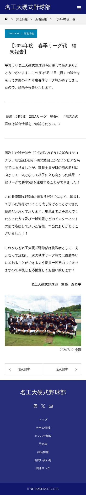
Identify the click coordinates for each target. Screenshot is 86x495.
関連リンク (43, 468)
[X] (43, 406)
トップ (43, 419)
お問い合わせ (43, 460)
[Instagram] (35, 406)
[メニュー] (79, 7)
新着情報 (29, 33)
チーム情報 (43, 427)
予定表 (43, 444)
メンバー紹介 (43, 436)
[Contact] (50, 406)
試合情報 (43, 452)
